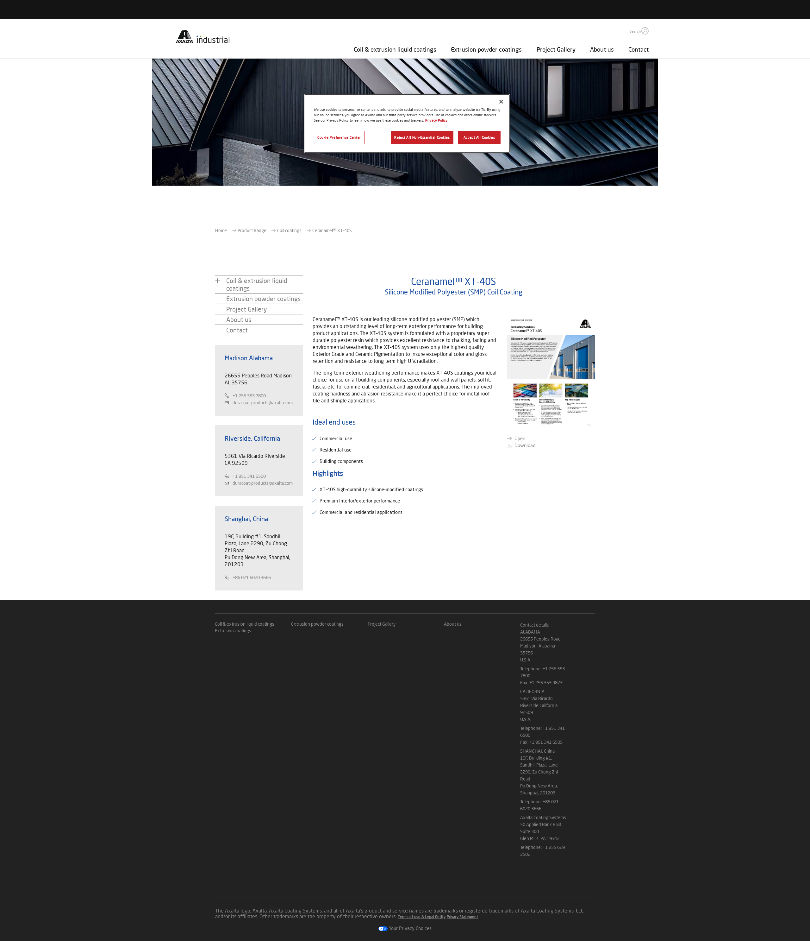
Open (519, 438)
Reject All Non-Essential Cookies (422, 137)
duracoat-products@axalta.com (263, 402)
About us (602, 49)
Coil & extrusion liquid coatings (395, 49)
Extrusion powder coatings (486, 49)
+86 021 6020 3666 (252, 577)
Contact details (534, 625)
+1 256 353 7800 (249, 395)
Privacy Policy (436, 120)
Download (524, 445)
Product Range (252, 230)
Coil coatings (289, 230)
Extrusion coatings (233, 630)
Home (221, 230)
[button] (645, 31)
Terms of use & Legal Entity (422, 916)
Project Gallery (556, 49)
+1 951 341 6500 (249, 476)
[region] (407, 123)
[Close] (501, 102)
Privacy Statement (462, 916)
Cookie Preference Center (339, 137)
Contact (638, 49)
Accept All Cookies (479, 137)
